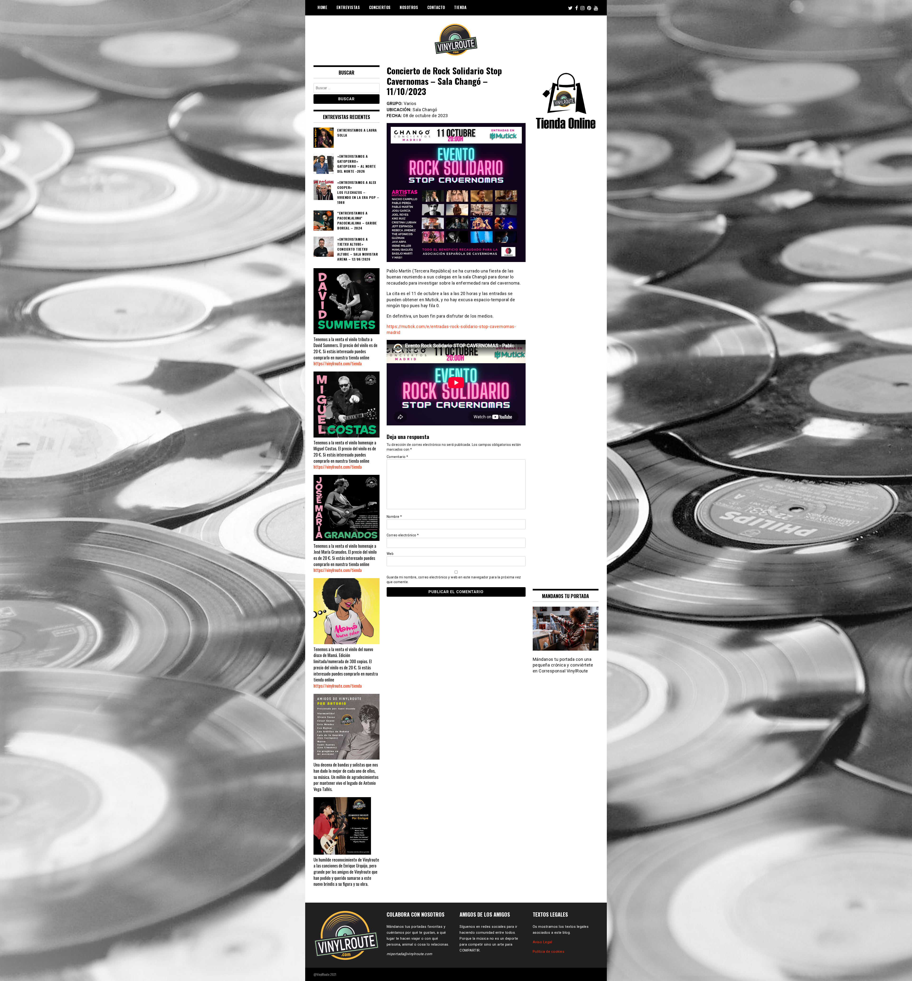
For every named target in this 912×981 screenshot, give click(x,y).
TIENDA (460, 7)
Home (322, 7)
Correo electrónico (403, 535)
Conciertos (380, 7)
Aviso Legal (542, 942)
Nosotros (409, 7)
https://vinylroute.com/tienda (338, 363)
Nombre (394, 517)
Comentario (397, 457)
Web (390, 554)
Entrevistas (348, 7)
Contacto (436, 7)
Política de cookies (549, 951)
